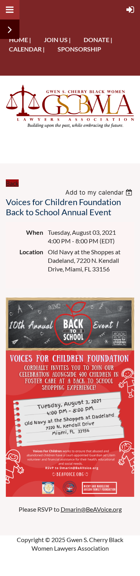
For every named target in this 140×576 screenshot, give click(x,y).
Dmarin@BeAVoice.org (91, 509)
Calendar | (27, 49)
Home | (20, 39)
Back (12, 183)
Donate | (98, 39)
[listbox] (99, 192)
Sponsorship (79, 49)
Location (31, 251)
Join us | (57, 39)
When (34, 232)
